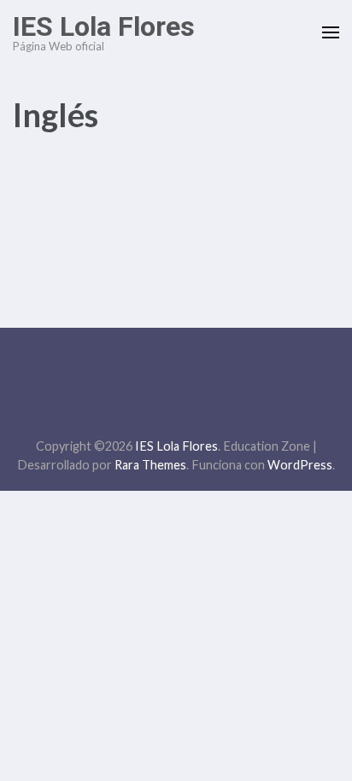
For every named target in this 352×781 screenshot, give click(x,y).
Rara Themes (150, 465)
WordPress (299, 465)
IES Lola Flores (104, 26)
